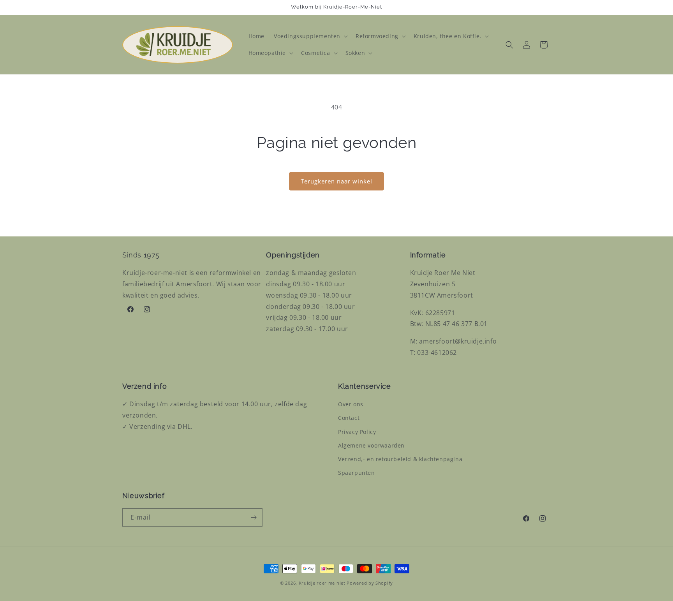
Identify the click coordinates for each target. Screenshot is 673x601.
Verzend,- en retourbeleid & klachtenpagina (400, 459)
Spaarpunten (356, 472)
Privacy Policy (357, 431)
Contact (348, 417)
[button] (310, 36)
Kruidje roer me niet (322, 583)
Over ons (350, 404)
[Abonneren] (253, 517)
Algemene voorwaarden (371, 445)
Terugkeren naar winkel (336, 181)
